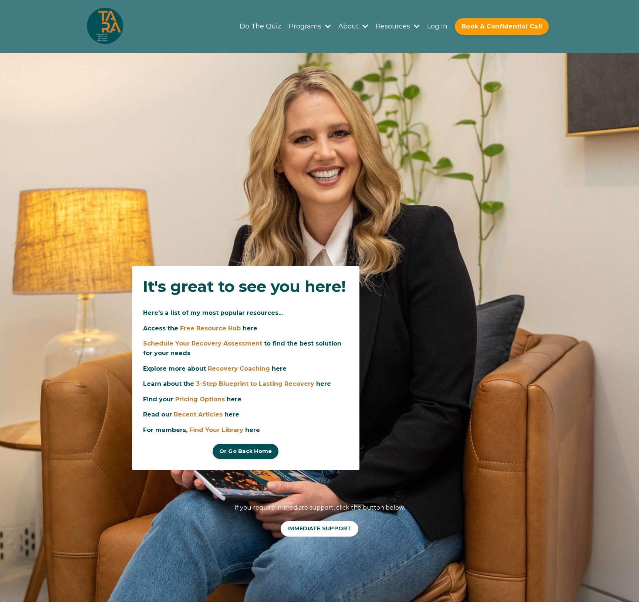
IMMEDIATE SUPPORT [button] (319, 528)
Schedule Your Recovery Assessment (202, 343)
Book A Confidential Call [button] (502, 26)
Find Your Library (216, 429)
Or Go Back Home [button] (245, 451)
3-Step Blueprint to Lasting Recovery (255, 383)
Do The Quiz (260, 26)
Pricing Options (200, 399)
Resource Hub (218, 328)
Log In (437, 26)
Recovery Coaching (239, 368)
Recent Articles (198, 414)
